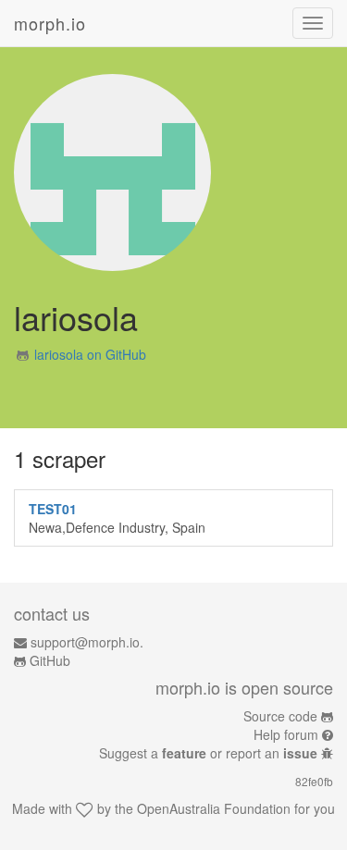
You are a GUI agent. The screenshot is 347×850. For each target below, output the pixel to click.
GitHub (50, 660)
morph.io (50, 23)
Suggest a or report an (208, 753)
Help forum (286, 734)
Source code (280, 716)
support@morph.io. (87, 642)
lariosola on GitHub (90, 354)
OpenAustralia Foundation (214, 808)
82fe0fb (314, 781)
